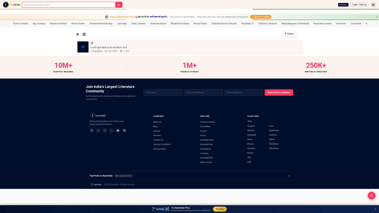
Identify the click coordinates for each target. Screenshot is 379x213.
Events (203, 131)
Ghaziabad (273, 144)
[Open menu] (373, 5)
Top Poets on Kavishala (189, 176)
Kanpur (250, 152)
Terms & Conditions (162, 144)
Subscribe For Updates (279, 92)
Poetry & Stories (207, 122)
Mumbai (250, 130)
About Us (157, 122)
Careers (156, 131)
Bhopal (250, 144)
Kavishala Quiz (206, 144)
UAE (249, 162)
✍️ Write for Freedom (261, 17)
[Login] (371, 195)
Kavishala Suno (206, 140)
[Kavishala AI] (343, 5)
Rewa (249, 139)
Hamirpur (251, 148)
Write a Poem (206, 162)
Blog (155, 126)
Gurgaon (251, 126)
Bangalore (251, 135)
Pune (271, 126)
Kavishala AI (205, 149)
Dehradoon (274, 148)
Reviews (157, 135)
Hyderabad (273, 130)
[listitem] (91, 130)
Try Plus (220, 209)
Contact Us (158, 140)
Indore (271, 139)
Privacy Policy (159, 149)
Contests (204, 153)
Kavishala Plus (206, 157)
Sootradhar (205, 126)
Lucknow (273, 135)
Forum (203, 135)
